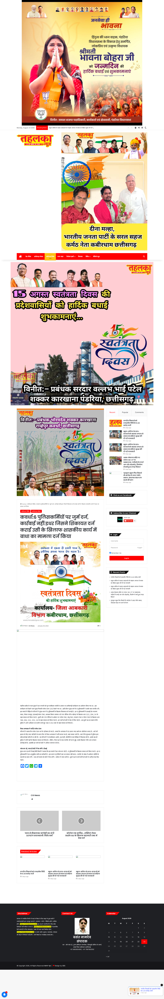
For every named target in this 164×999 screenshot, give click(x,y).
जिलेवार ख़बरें (70, 256)
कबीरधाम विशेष (50, 256)
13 (126, 937)
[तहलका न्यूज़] (35, 141)
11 (114, 937)
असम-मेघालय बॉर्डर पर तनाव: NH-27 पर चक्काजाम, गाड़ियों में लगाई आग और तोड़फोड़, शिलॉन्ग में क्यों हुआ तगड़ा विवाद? (81, 128)
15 (138, 937)
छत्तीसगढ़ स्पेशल (38, 256)
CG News (32, 626)
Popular (125, 412)
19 (120, 942)
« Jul (107, 956)
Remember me (116, 553)
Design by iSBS (60, 966)
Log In (126, 558)
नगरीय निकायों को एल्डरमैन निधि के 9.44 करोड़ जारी (32, 872)
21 (132, 942)
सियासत (80, 256)
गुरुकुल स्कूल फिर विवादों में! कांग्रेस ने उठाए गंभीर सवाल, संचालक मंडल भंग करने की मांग (132, 476)
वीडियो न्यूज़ (96, 256)
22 (138, 942)
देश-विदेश (28, 256)
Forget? (139, 547)
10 (109, 937)
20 (127, 942)
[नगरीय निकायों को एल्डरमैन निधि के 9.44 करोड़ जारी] (32, 862)
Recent (112, 412)
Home (24, 504)
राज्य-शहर (60, 256)
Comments (139, 412)
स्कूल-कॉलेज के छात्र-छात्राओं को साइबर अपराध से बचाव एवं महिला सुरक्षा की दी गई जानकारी (60, 873)
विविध (87, 256)
